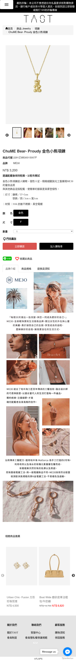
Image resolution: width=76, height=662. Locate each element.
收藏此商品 (26, 258)
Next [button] (69, 135)
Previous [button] (7, 135)
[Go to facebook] (67, 651)
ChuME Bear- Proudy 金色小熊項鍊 (28, 32)
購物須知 (60, 632)
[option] (37, 85)
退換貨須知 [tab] (43, 268)
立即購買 (20, 246)
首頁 (10, 28)
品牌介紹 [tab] (10, 268)
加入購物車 (56, 246)
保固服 (58, 637)
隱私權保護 (36, 637)
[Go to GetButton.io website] (67, 658)
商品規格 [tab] (26, 268)
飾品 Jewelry (24, 28)
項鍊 (37, 28)
